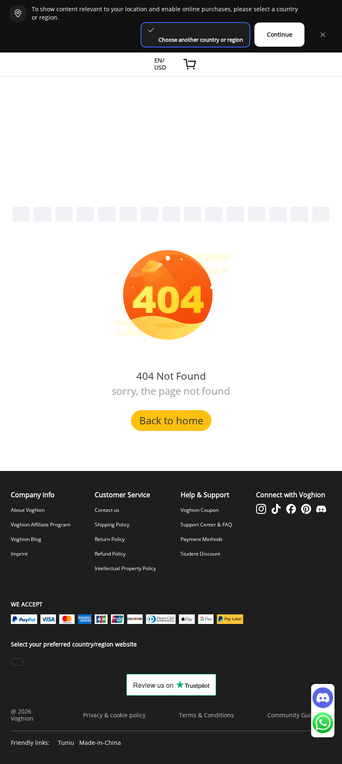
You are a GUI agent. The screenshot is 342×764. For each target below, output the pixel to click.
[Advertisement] (171, 139)
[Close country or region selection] (323, 34)
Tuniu (66, 742)
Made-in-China (100, 742)
